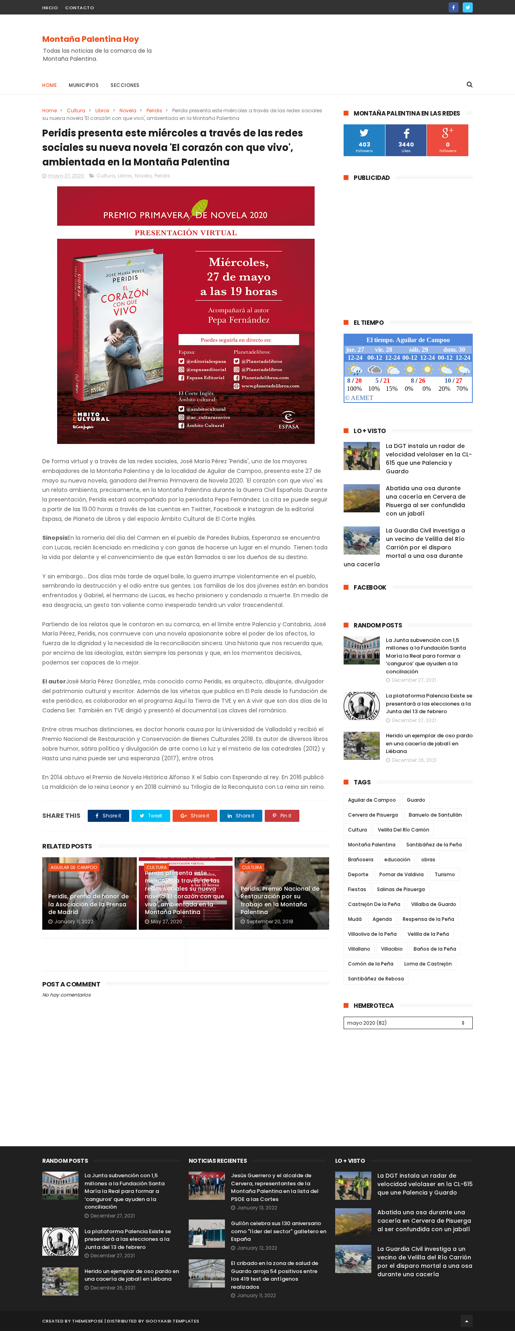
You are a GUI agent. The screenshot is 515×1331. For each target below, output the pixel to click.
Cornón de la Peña (370, 963)
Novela (127, 110)
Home (49, 85)
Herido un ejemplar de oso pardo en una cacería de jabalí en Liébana (429, 743)
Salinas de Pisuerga (401, 889)
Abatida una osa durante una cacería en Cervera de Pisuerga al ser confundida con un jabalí (426, 501)
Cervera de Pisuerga (373, 814)
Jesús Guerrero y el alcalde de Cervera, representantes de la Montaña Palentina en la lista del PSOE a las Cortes (275, 1187)
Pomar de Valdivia (401, 874)
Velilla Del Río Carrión (403, 829)
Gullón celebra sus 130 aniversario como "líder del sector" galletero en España (278, 1231)
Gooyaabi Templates (172, 1321)
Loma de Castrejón (428, 963)
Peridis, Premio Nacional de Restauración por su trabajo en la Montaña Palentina (280, 900)
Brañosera (360, 859)
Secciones (125, 85)
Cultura (76, 110)
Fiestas (357, 889)
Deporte (358, 874)
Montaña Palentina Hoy (90, 39)
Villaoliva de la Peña (372, 934)
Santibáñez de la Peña (434, 844)
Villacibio (392, 948)
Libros (102, 110)
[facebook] (454, 7)
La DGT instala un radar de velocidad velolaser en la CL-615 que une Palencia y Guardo (429, 458)
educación (397, 859)
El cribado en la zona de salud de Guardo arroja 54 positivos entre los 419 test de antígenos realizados (274, 1275)
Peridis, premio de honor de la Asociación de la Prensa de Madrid (88, 904)
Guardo (416, 800)
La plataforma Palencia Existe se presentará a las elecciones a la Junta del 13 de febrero (429, 703)
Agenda (382, 919)
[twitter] (468, 7)
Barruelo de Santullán (435, 814)
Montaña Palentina (372, 844)
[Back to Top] (467, 1321)
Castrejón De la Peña (374, 904)
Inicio (50, 7)
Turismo (445, 874)
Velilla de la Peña (428, 934)
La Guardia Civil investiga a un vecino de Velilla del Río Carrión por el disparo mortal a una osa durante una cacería (404, 547)
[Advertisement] (326, 45)
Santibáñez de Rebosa (376, 978)
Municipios (84, 85)
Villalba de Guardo (433, 904)
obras (428, 859)
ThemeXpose (87, 1321)
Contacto (79, 7)
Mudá (355, 919)
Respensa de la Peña (428, 919)
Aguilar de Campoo (74, 867)
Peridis (154, 110)
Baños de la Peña (435, 948)
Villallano (359, 948)
